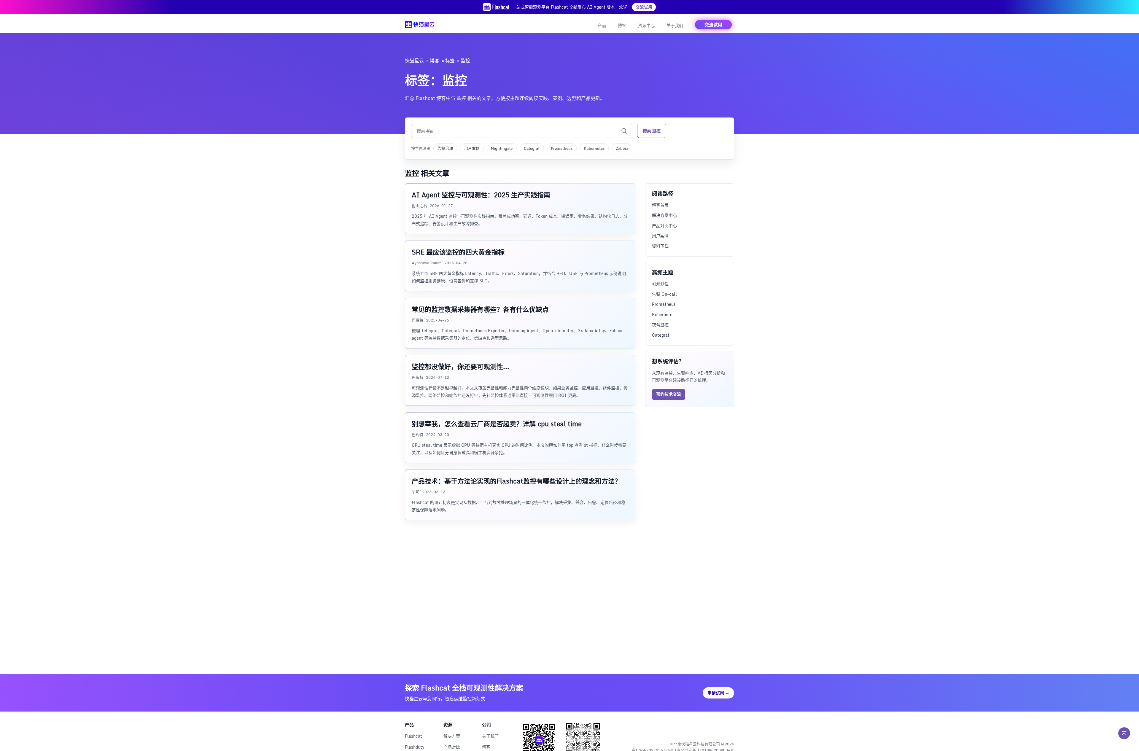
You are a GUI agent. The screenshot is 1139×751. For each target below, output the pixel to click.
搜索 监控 (652, 130)
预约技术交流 (668, 394)
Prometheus (561, 148)
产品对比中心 (664, 225)
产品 (602, 25)
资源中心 (646, 25)
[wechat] (729, 728)
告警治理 (445, 148)
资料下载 (660, 246)
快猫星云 (414, 60)
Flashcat (413, 736)
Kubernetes (594, 148)
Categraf (532, 148)
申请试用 (718, 692)
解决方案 (451, 736)
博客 (622, 25)
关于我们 (674, 25)
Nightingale (502, 148)
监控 (465, 60)
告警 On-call (664, 294)
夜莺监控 (660, 324)
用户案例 (472, 148)
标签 (450, 60)
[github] (716, 728)
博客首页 (660, 205)
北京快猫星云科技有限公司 (697, 744)
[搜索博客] (624, 131)
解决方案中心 (664, 215)
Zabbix (622, 148)
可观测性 (660, 283)
